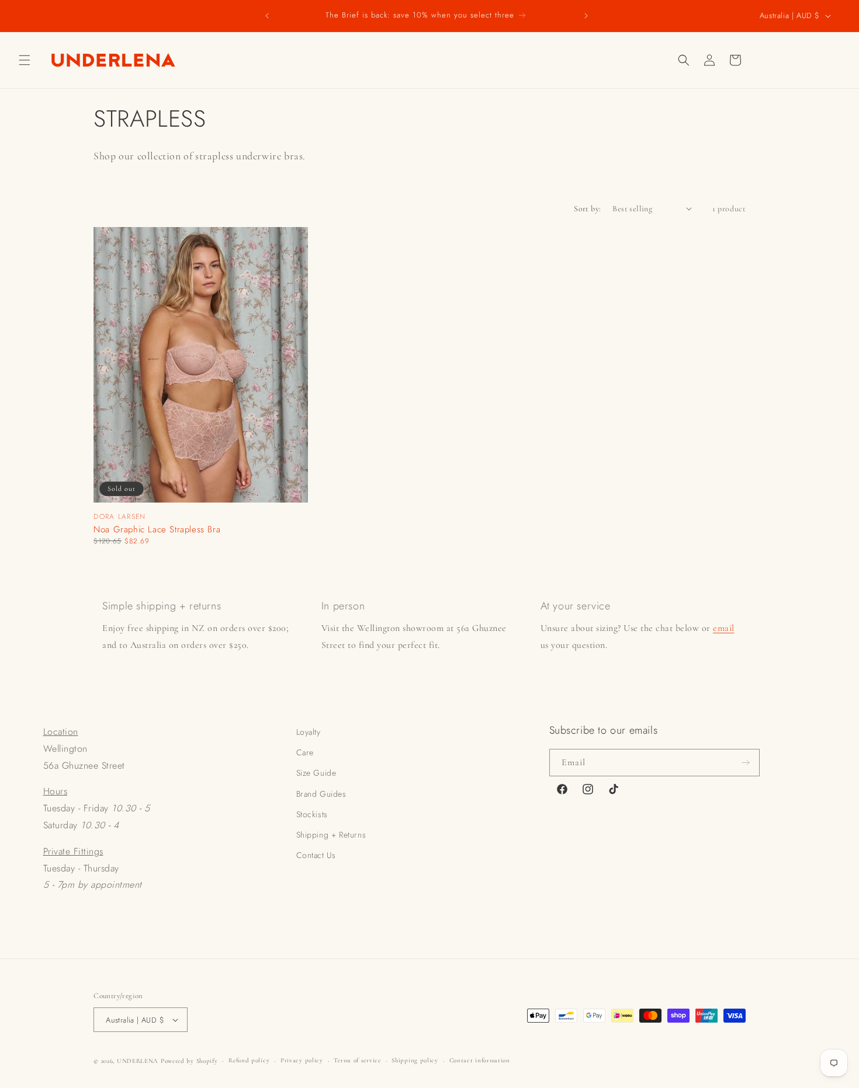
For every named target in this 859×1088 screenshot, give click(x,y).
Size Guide (316, 773)
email (724, 628)
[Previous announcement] (267, 15)
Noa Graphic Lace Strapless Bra (156, 530)
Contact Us (316, 855)
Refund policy (248, 1060)
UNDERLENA (137, 1061)
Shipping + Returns (331, 835)
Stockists (312, 814)
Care (305, 752)
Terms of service (357, 1060)
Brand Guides (321, 794)
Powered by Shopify (189, 1061)
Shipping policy (415, 1060)
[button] (24, 60)
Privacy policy (301, 1060)
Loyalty (308, 732)
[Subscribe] (746, 762)
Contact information (479, 1060)
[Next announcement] (586, 15)
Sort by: (587, 209)
